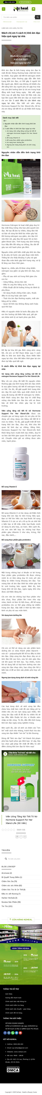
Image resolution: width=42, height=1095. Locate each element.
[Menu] (3, 9)
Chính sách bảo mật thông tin (15, 1001)
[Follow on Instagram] (9, 1033)
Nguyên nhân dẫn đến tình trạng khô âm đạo (20, 125)
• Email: (8, 1048)
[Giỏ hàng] (33, 9)
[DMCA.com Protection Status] (13, 1069)
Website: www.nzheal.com (16, 1052)
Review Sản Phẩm (9, 902)
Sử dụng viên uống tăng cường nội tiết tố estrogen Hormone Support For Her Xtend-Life (22, 133)
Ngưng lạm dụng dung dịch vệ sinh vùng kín (21, 146)
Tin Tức (20, 28)
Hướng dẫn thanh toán (13, 998)
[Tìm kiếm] (37, 17)
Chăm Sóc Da (7, 881)
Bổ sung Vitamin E (13, 138)
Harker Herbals (8, 898)
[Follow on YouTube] (20, 1033)
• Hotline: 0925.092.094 (14, 1044)
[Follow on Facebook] (5, 1033)
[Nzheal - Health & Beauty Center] (21, 9)
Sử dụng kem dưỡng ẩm (15, 142)
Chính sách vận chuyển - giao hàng (17, 1009)
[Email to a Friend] (25, 836)
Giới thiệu (8, 994)
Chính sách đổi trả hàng (13, 1013)
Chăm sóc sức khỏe (9, 28)
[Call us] (13, 1033)
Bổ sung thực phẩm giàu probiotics (19, 140)
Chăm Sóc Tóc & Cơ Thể (12, 890)
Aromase (5, 873)
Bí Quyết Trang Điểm (10, 877)
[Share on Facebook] (21, 836)
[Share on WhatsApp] (17, 836)
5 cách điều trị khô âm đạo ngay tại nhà (20, 128)
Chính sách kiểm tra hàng (14, 1005)
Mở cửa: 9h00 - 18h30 (15, 1055)
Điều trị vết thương (10, 894)
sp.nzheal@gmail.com (20, 1048)
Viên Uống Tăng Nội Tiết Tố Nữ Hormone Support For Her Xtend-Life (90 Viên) (21, 819)
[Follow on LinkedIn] (16, 1033)
